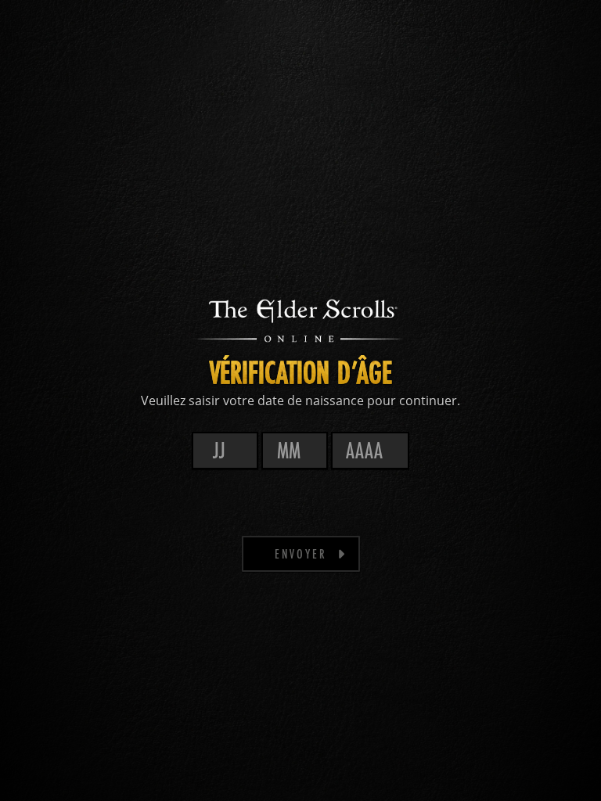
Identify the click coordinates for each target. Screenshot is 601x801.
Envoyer (301, 553)
